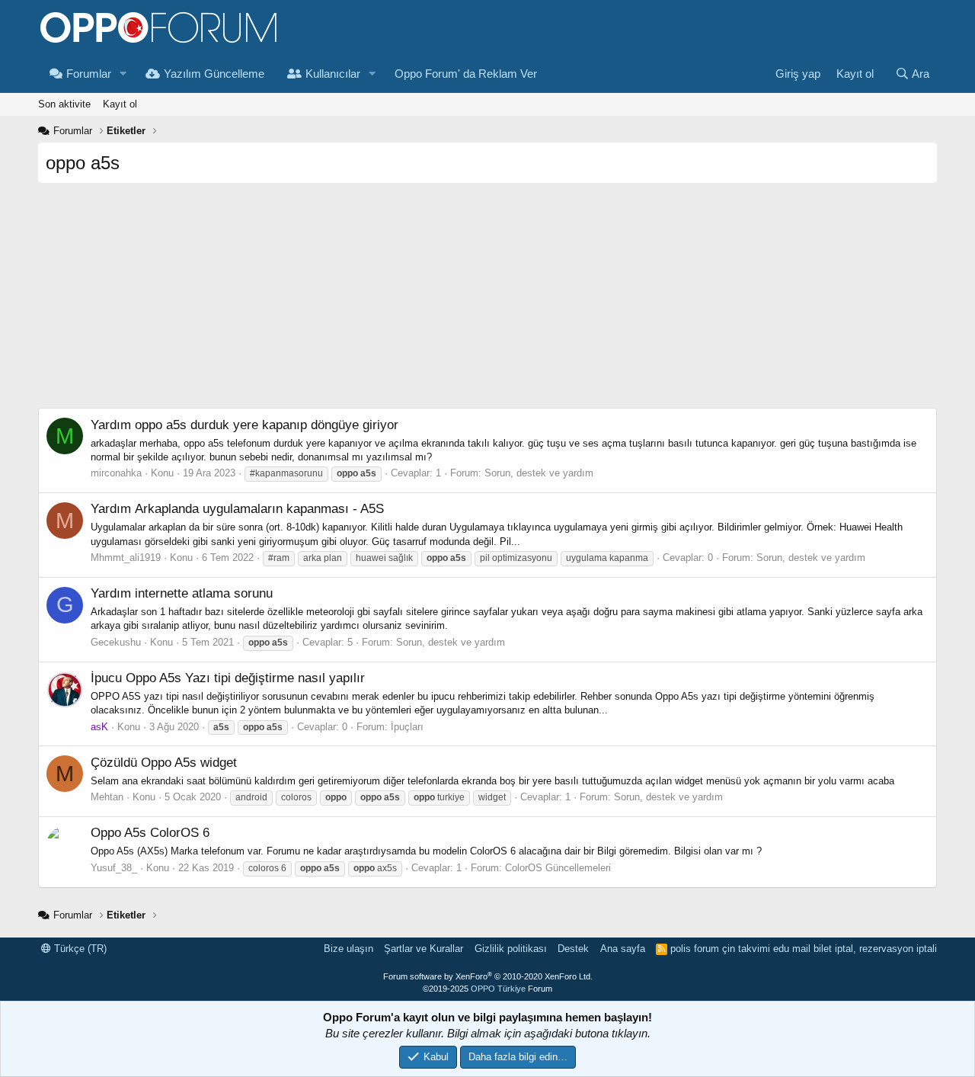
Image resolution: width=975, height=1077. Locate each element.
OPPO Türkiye (498, 988)
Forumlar (88, 73)
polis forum (694, 948)
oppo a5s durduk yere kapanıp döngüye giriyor (244, 425)
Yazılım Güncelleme (214, 73)
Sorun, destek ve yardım (538, 473)
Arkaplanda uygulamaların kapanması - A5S (237, 509)
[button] (123, 74)
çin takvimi (746, 948)
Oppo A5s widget (164, 762)
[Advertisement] (487, 301)
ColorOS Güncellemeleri (558, 867)
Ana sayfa (622, 948)
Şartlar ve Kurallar (423, 948)
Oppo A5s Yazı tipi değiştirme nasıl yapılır (228, 678)
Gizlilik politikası (511, 948)
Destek (573, 948)
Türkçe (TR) (79, 948)
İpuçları (407, 726)
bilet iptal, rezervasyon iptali (875, 948)
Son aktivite (64, 104)
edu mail (791, 948)
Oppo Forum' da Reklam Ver (466, 73)
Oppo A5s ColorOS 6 (150, 832)
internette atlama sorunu (182, 593)
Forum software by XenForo (488, 976)
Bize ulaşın (348, 948)
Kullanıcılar (332, 73)
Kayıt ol (120, 104)
